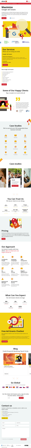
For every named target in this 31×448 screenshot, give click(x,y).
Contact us (4, 18)
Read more (6, 373)
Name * (3, 422)
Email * (3, 425)
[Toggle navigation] (28, 1)
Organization (18, 422)
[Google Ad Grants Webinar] (15, 359)
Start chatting (4, 341)
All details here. (12, 3)
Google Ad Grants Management (7, 56)
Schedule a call (4, 418)
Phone (17, 425)
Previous (14, 107)
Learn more (5, 64)
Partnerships (19, 445)
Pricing (3, 238)
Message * (3, 428)
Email (9, 397)
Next (14, 109)
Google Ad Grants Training (7, 62)
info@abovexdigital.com (5, 415)
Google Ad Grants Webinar (8, 366)
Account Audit (5, 61)
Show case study (15, 185)
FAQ (16, 445)
